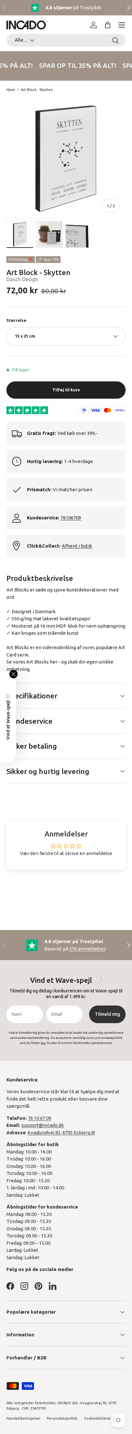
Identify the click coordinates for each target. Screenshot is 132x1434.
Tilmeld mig (107, 1014)
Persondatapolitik (62, 1418)
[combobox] (66, 40)
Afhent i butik (77, 546)
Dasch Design (22, 279)
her (53, 661)
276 (87, 948)
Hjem (10, 90)
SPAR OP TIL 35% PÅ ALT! (76, 65)
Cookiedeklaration (100, 1418)
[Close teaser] (13, 674)
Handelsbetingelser (23, 1418)
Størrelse (16, 320)
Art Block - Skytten (37, 90)
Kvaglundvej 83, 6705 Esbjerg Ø (61, 1132)
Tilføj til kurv (66, 389)
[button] (108, 25)
